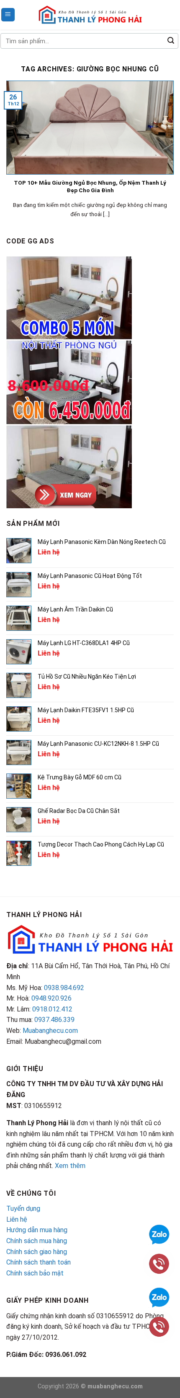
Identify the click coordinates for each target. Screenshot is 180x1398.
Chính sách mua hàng (36, 1241)
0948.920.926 (51, 998)
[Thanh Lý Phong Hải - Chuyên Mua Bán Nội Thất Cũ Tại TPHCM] (90, 14)
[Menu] (8, 15)
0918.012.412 (52, 1009)
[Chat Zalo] (159, 1297)
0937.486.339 (54, 1020)
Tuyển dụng (23, 1208)
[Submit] (171, 41)
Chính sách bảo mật (35, 1273)
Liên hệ (16, 1219)
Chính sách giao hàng (36, 1252)
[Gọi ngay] (159, 1326)
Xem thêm (70, 1166)
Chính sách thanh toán (38, 1262)
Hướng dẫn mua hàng (36, 1230)
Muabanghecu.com (50, 1031)
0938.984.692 (64, 988)
